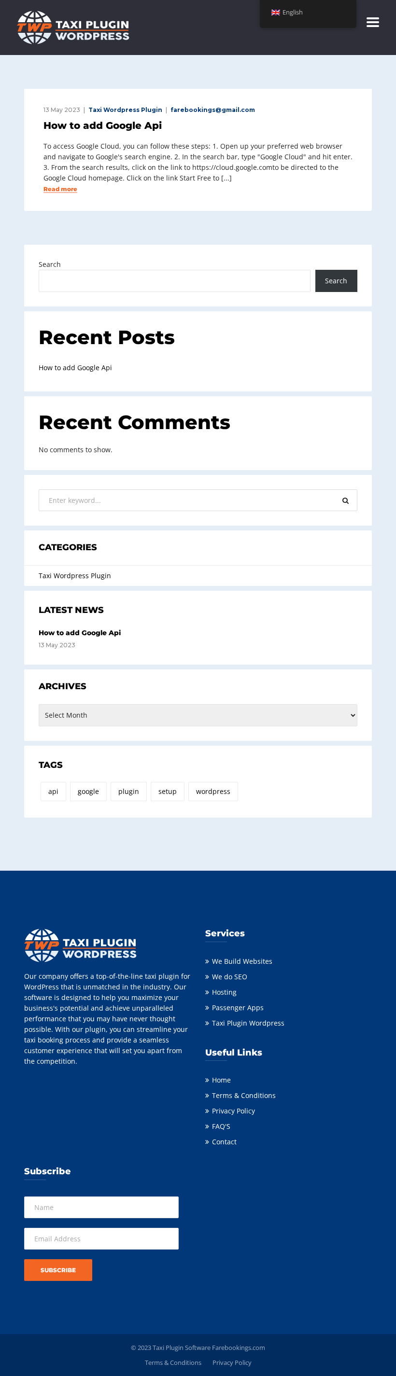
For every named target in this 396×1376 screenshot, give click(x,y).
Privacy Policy (233, 1110)
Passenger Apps (238, 1007)
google (88, 791)
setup (167, 791)
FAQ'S (221, 1126)
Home (221, 1079)
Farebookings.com (238, 1347)
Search (50, 264)
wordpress (213, 791)
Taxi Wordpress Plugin (125, 109)
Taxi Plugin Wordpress (248, 1023)
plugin (128, 791)
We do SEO (229, 976)
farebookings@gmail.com (212, 109)
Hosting (224, 992)
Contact (224, 1141)
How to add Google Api (102, 125)
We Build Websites (242, 961)
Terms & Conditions (244, 1095)
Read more (60, 189)
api (53, 791)
